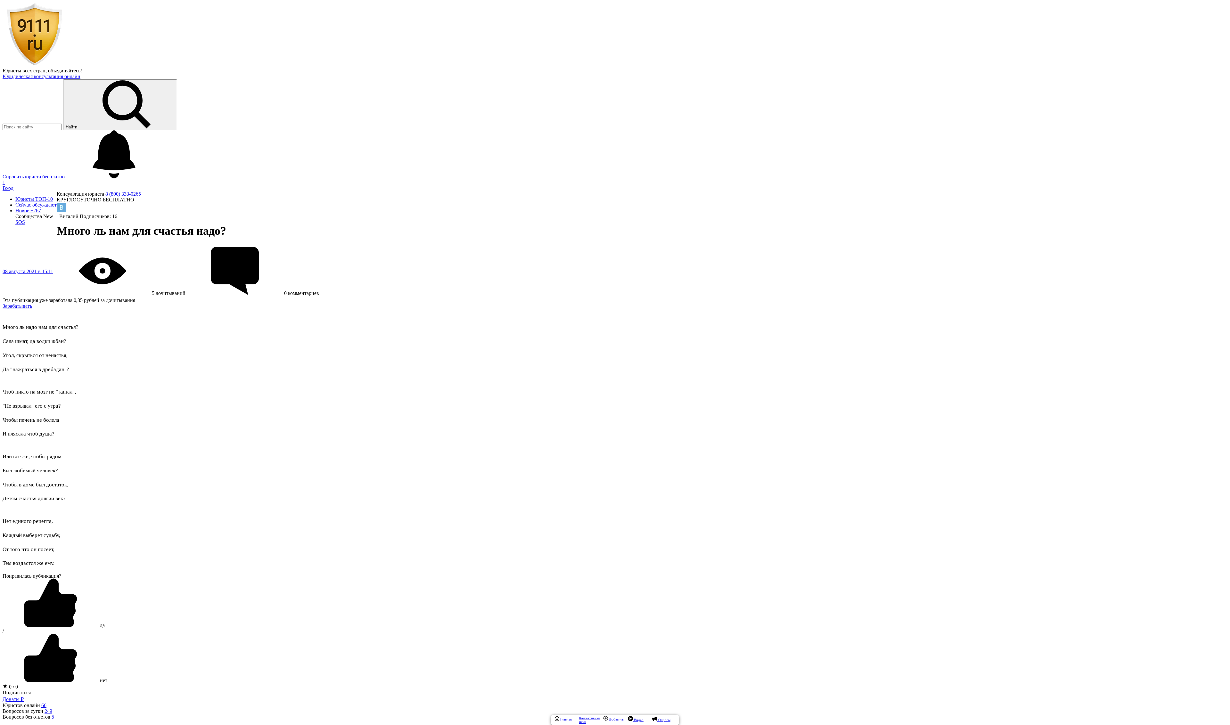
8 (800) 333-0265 (123, 194)
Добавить (616, 719)
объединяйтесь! (65, 70)
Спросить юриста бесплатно (34, 176)
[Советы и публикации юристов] (35, 65)
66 (43, 705)
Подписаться (17, 692)
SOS (20, 222)
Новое (28, 210)
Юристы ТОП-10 (34, 199)
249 (48, 711)
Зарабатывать (17, 306)
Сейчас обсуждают (36, 205)
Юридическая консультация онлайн (41, 76)
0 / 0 (13, 686)
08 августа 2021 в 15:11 (28, 271)
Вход (8, 188)
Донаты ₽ (13, 699)
